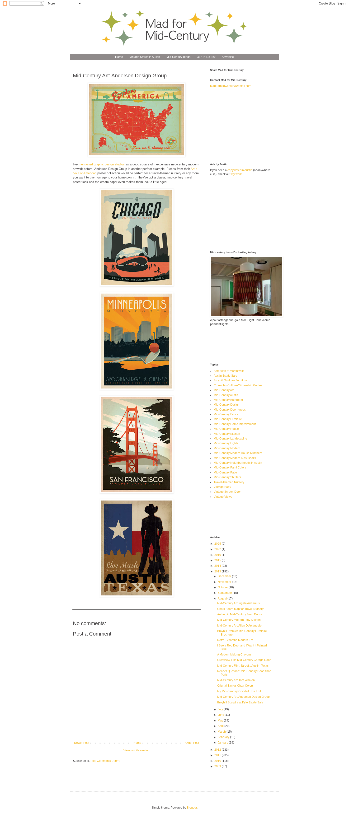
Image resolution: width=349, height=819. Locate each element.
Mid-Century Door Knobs (230, 409)
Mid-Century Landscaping (230, 438)
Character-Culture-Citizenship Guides (238, 385)
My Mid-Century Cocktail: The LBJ (239, 691)
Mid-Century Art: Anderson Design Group (243, 696)
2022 (218, 549)
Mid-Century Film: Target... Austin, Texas (243, 665)
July (221, 709)
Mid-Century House (226, 429)
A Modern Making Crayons (234, 654)
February (224, 737)
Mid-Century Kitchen (227, 433)
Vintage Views (223, 496)
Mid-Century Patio (225, 472)
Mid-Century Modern (227, 448)
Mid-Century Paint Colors (230, 467)
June (221, 714)
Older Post (192, 742)
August (222, 598)
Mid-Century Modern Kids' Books (235, 458)
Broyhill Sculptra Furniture (230, 380)
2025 (218, 543)
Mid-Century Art (224, 390)
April (221, 726)
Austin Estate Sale (225, 375)
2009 (218, 766)
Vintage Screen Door (227, 491)
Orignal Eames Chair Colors (235, 685)
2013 (218, 571)
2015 (218, 560)
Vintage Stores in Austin (144, 57)
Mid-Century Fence (226, 414)
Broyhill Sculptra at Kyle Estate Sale (240, 702)
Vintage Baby (222, 487)
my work (236, 174)
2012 (218, 749)
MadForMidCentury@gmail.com (230, 86)
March (222, 731)
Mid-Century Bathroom (228, 400)
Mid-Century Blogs (178, 57)
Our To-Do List (206, 57)
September (225, 592)
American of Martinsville (229, 371)
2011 (218, 755)
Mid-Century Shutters (227, 477)
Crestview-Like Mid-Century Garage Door (244, 660)
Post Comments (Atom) (105, 761)
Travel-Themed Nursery (229, 482)
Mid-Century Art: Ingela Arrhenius (238, 603)
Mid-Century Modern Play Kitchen (239, 620)
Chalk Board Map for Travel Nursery (240, 609)
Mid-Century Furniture (228, 419)
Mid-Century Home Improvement (235, 424)
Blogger (192, 807)
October (223, 587)
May (221, 720)
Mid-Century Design (227, 404)
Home (119, 57)
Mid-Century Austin (226, 395)
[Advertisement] (245, 124)
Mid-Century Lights (226, 443)
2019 (218, 555)
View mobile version (136, 750)
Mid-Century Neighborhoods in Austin (238, 462)
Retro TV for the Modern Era (235, 640)
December (225, 576)
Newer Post (81, 742)
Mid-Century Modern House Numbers (238, 453)
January (223, 742)
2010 (218, 761)
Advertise (228, 57)
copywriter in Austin (239, 170)
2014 (218, 565)
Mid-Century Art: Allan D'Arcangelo (239, 625)
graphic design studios (109, 164)
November (225, 582)
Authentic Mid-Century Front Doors (239, 614)
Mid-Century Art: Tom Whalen (236, 680)
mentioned (86, 164)
